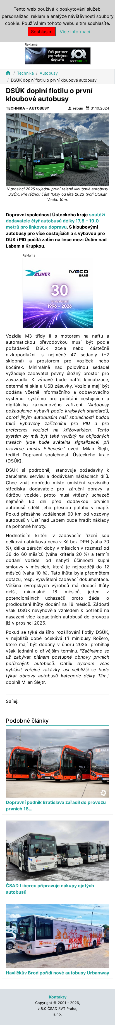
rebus (75, 108)
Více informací (75, 31)
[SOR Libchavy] (58, 55)
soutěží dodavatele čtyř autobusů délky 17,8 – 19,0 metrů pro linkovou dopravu (55, 221)
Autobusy (49, 73)
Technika (25, 73)
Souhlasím (41, 31)
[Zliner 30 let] (58, 293)
